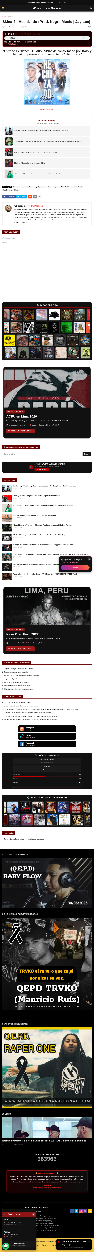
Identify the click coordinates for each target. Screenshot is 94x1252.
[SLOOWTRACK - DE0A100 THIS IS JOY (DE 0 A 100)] (70, 353)
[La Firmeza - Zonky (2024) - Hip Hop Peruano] (83, 353)
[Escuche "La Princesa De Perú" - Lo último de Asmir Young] (66, 820)
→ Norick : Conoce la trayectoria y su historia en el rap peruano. (23, 839)
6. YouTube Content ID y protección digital (16, 686)
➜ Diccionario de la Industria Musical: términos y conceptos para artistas (26, 713)
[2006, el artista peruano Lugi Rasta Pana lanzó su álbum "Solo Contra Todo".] (53, 820)
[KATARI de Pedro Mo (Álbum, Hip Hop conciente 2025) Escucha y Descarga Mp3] (7, 353)
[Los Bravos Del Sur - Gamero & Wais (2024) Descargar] (40, 820)
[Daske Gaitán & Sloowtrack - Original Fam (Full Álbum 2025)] (20, 353)
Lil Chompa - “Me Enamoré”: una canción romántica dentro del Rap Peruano (43, 505)
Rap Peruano (7, 190)
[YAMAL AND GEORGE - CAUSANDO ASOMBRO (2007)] (78, 820)
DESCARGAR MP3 (47, 109)
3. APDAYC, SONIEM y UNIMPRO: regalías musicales (20, 675)
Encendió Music (27, 187)
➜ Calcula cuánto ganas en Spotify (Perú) (16, 702)
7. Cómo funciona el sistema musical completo (17, 689)
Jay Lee (56, 187)
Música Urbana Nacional (47, 8)
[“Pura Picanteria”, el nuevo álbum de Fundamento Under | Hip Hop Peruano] (52, 327)
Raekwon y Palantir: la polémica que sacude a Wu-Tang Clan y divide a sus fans (44, 486)
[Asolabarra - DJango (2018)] (64, 327)
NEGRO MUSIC (77, 187)
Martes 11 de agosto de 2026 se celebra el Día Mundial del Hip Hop (39, 535)
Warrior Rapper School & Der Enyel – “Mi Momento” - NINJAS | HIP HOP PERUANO (45, 574)
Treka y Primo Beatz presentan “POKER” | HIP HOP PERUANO (37, 496)
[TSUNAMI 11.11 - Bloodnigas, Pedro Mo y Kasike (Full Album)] (75, 340)
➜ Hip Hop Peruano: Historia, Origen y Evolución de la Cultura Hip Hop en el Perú (29, 719)
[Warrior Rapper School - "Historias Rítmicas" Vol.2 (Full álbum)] (63, 340)
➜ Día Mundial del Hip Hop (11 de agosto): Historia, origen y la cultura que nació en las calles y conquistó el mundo (40, 709)
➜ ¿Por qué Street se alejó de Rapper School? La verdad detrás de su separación (29, 716)
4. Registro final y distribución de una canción (17, 679)
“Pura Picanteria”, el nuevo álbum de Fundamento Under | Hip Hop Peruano (42, 525)
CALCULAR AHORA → (42, 469)
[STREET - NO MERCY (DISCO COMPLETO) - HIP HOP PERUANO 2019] (50, 340)
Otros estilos (47, 770)
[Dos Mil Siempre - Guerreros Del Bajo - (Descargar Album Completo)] (81, 315)
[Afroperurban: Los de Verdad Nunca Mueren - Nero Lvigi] (27, 327)
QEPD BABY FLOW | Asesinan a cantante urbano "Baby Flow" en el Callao (42, 564)
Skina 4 (16, 190)
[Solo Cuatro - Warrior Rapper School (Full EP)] (12, 340)
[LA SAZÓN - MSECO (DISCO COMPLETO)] (5, 315)
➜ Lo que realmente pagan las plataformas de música (20, 706)
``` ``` (36, 402)
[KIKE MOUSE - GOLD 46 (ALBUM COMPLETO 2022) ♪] (23, 807)
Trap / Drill (47, 766)
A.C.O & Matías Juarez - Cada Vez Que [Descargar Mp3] (34, 515)
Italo (49, 187)
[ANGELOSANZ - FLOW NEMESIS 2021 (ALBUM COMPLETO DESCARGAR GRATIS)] (10, 807)
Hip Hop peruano (40, 187)
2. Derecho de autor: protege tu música (15, 672)
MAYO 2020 (65, 187)
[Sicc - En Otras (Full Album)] (77, 327)
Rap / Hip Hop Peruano (47, 759)
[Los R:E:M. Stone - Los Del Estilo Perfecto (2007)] (73, 807)
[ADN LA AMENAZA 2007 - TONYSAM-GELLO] (86, 807)
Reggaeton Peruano (47, 762)
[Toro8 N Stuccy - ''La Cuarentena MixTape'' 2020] (69, 315)
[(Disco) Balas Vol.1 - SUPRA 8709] (88, 340)
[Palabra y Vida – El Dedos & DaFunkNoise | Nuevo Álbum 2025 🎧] (25, 340)
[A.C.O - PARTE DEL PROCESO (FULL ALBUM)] (14, 327)
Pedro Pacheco (35, 206)
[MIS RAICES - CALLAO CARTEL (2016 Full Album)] (56, 315)
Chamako (10, 17)
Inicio (4, 17)
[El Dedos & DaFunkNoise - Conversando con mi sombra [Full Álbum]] (18, 315)
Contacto (45, 1245)
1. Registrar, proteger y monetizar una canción (17, 669)
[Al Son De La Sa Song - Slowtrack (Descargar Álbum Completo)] (35, 807)
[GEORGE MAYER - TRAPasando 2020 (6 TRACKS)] (15, 820)
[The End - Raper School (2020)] (58, 353)
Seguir (75, 567)
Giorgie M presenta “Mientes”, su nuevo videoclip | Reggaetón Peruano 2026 (43, 545)
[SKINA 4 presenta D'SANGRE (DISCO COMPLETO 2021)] (28, 820)
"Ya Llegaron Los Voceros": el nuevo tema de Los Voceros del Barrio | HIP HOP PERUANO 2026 (50, 554)
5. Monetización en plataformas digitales (15, 682)
